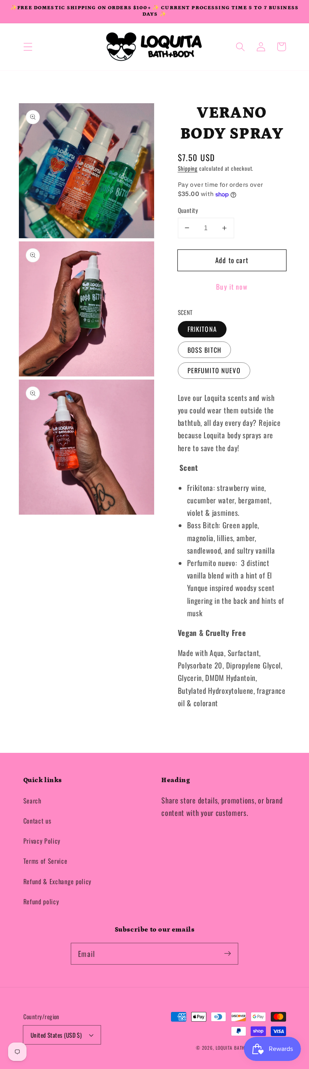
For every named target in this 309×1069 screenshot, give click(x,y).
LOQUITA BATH (231, 1047)
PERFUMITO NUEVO (214, 370)
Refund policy (41, 901)
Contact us (37, 821)
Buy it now (231, 286)
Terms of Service (45, 861)
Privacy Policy (42, 841)
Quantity (188, 210)
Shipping (188, 168)
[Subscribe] (227, 953)
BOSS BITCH (204, 350)
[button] (28, 47)
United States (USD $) (56, 1034)
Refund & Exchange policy (57, 881)
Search (32, 800)
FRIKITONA (202, 329)
